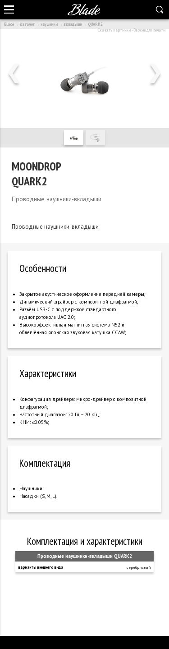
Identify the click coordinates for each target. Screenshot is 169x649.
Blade (9, 24)
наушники (49, 24)
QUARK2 (95, 24)
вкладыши (73, 24)
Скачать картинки (114, 30)
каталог (27, 24)
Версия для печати (149, 30)
